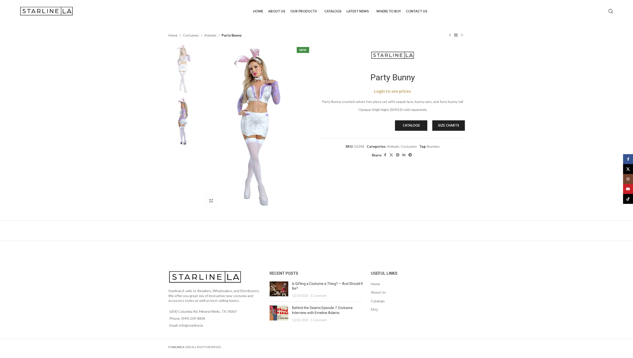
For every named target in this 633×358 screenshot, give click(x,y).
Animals (210, 35)
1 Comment (318, 296)
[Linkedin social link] (404, 155)
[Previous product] (450, 35)
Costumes (191, 35)
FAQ (374, 309)
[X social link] (391, 155)
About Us (378, 292)
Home (173, 35)
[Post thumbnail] (279, 289)
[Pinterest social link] (397, 155)
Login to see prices (392, 91)
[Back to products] (456, 35)
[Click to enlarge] (211, 200)
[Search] (611, 11)
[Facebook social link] (385, 155)
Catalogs (378, 301)
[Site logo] (47, 11)
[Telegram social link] (410, 155)
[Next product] (462, 35)
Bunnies (433, 146)
